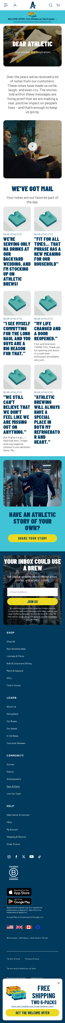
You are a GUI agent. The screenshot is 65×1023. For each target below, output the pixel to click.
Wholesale (12, 938)
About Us (11, 706)
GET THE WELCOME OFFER (32, 1012)
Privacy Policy (32, 959)
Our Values (12, 728)
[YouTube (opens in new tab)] (31, 856)
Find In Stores (14, 685)
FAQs (9, 822)
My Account (12, 829)
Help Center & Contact (18, 814)
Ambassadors (14, 779)
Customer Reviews (16, 743)
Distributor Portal (39, 938)
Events (10, 771)
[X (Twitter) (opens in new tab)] (23, 856)
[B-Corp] (14, 878)
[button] (7, 5)
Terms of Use (13, 959)
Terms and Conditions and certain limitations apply (33, 21)
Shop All (11, 641)
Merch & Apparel (15, 670)
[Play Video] (32, 147)
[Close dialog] (58, 983)
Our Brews (12, 721)
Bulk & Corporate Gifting (19, 663)
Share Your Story (32, 538)
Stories (10, 764)
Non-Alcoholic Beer (16, 648)
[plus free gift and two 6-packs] (16, 993)
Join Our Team (14, 793)
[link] (16, 993)
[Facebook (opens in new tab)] (16, 856)
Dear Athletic (13, 786)
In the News (12, 735)
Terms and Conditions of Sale (21, 968)
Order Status (13, 844)
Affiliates (23, 938)
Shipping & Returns (16, 836)
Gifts (9, 678)
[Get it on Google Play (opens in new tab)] (32, 902)
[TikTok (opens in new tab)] (39, 856)
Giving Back (12, 713)
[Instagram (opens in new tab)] (9, 856)
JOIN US (32, 601)
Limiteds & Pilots (15, 656)
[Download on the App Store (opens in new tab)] (32, 893)
